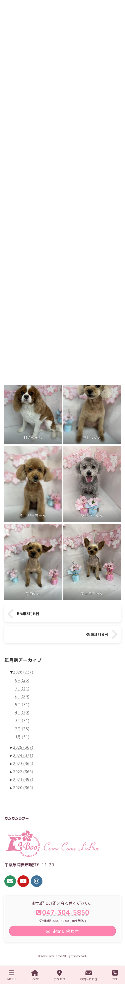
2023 (23, 763)
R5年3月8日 (96, 634)
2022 (23, 771)
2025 (23, 747)
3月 (22, 720)
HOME (35, 979)
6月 (22, 696)
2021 (23, 779)
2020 (23, 787)
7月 (22, 688)
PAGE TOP (114, 957)
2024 (23, 755)
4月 (22, 712)
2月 (22, 728)
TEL (115, 979)
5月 (22, 704)
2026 (23, 672)
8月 (22, 680)
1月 (22, 736)
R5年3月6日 (28, 614)
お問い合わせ (88, 979)
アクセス (59, 979)
